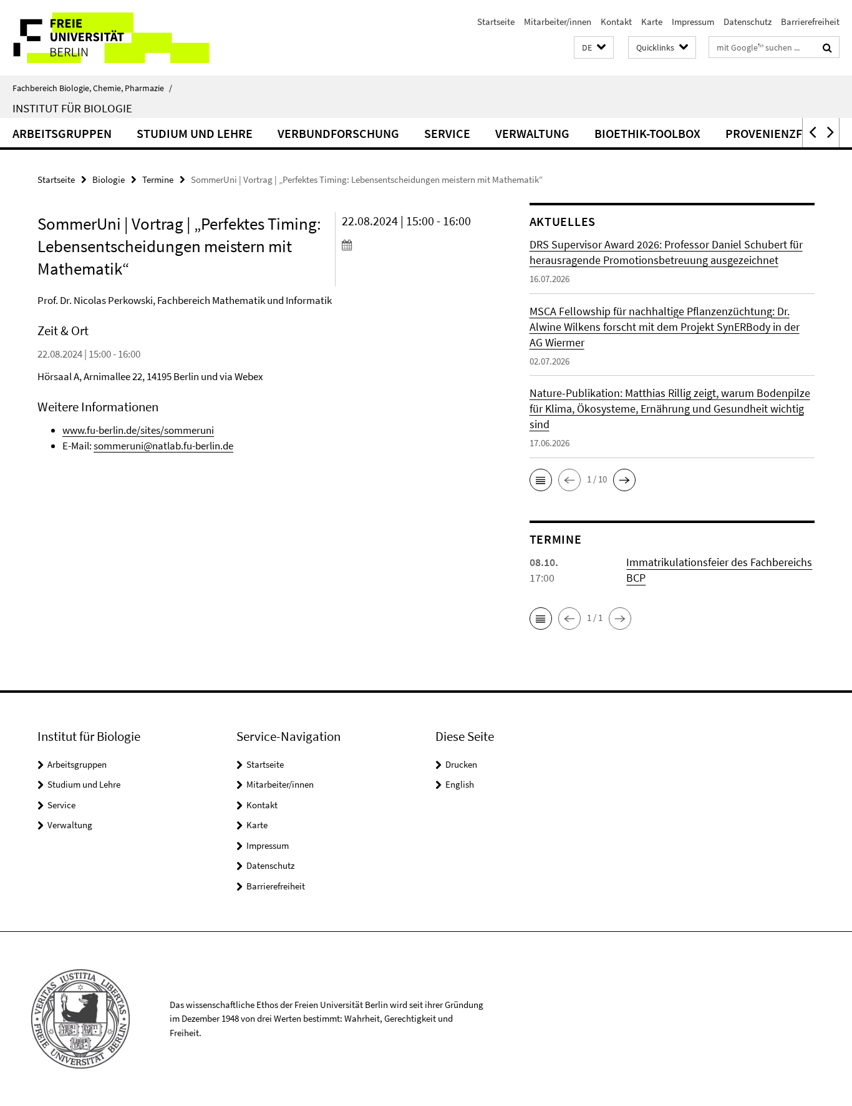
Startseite (496, 21)
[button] (594, 47)
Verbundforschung (338, 133)
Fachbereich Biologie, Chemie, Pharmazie (92, 88)
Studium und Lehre (195, 133)
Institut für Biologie (72, 107)
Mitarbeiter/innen (557, 21)
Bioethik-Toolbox (647, 133)
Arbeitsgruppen (62, 133)
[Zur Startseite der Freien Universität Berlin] (104, 37)
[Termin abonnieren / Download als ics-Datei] (412, 244)
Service (447, 133)
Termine (157, 179)
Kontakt (616, 21)
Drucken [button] (461, 764)
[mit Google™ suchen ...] (827, 47)
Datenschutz (748, 21)
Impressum (693, 21)
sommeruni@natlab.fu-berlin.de (163, 446)
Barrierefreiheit (810, 21)
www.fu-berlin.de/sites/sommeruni (138, 430)
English (459, 784)
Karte (651, 21)
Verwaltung (532, 133)
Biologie (108, 179)
